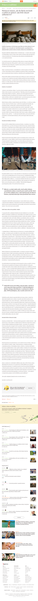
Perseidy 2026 (20, 584)
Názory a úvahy (5, 490)
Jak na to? (14, 412)
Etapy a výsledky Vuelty (17, 568)
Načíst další (19, 517)
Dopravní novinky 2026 (28, 578)
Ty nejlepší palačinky (5, 576)
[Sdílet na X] (35, 399)
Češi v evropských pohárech (30, 584)
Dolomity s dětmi (16, 582)
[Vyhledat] (21, 1)
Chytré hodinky (18, 591)
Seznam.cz (35, 1)
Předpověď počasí (14, 584)
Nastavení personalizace (25, 595)
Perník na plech (5, 582)
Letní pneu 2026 (27, 576)
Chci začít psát (7, 412)
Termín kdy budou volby (6, 570)
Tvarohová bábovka (5, 579)
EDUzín (6, 17)
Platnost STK (27, 582)
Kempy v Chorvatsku (17, 576)
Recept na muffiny (5, 577)
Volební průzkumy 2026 (6, 568)
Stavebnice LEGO (18, 590)
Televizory (14, 591)
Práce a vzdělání (5, 430)
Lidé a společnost (5, 497)
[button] (19, 32)
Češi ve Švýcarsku (16, 579)
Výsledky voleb (5, 569)
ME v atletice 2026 (27, 570)
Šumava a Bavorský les (17, 578)
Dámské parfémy (23, 590)
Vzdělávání (10, 402)
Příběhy (3, 504)
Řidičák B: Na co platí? (28, 579)
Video (3, 476)
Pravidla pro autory (12, 595)
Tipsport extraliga (27, 569)
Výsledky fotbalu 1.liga (28, 568)
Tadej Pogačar (16, 570)
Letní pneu (27, 590)
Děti (13, 402)
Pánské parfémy (22, 591)
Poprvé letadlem (16, 577)
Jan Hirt (15, 569)
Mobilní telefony (13, 590)
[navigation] (1, 1)
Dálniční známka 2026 (28, 577)
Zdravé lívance (5, 578)
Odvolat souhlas (18, 595)
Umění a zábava (5, 483)
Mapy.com (10, 584)
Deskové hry (31, 590)
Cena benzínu (24, 584)
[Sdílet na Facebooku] (34, 399)
